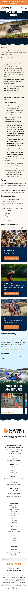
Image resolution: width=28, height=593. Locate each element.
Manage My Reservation (14, 531)
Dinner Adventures (14, 517)
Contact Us (14, 554)
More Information (11, 258)
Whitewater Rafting (14, 505)
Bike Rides (14, 519)
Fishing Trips (14, 507)
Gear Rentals (14, 520)
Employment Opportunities (14, 553)
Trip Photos (14, 529)
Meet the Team (14, 551)
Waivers (14, 533)
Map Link (10, 58)
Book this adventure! (8, 412)
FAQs (14, 535)
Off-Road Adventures (14, 513)
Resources (14, 540)
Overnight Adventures (14, 509)
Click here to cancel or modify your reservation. (13, 349)
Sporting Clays (14, 515)
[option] (12, 403)
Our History (14, 549)
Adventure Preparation (14, 536)
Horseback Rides (14, 511)
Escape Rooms (14, 522)
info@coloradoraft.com (14, 570)
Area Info (14, 538)
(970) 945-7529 (14, 568)
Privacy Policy (14, 542)
